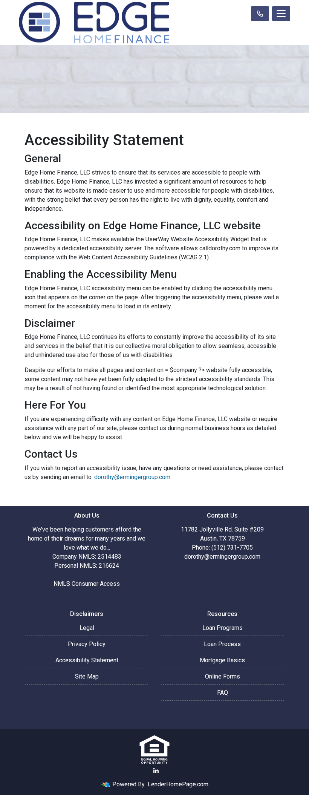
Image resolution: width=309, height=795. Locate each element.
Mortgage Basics (222, 660)
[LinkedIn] (156, 771)
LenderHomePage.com (178, 784)
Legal (87, 627)
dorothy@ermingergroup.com (132, 477)
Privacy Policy (87, 644)
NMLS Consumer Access (87, 583)
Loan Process (222, 644)
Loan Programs (222, 627)
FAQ (222, 692)
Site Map (87, 676)
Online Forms (222, 676)
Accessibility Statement (86, 660)
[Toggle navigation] (281, 13)
